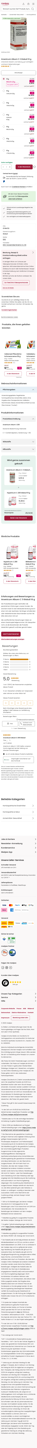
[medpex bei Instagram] (6, 967)
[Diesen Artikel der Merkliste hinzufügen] (34, 167)
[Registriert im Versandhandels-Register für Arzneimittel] (11, 940)
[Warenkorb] (28, 4)
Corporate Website (8, 1009)
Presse (19, 1009)
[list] (18, 33)
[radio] (4, 79)
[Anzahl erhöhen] (10, 167)
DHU (4, 239)
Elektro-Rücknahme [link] (19, 1013)
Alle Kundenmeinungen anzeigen (12, 639)
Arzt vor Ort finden (8, 287)
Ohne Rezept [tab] (18, 73)
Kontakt (31, 1013)
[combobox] (18, 9)
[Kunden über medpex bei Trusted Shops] (12, 983)
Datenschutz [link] (5, 1013)
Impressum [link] (5, 1018)
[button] (16, 282)
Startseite (4, 14)
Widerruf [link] (31, 1009)
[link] (4, 952)
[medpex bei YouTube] (10, 967)
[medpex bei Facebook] (2, 967)
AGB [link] (24, 1009)
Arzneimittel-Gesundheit (16, 14)
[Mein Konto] (23, 4)
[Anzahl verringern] (3, 167)
